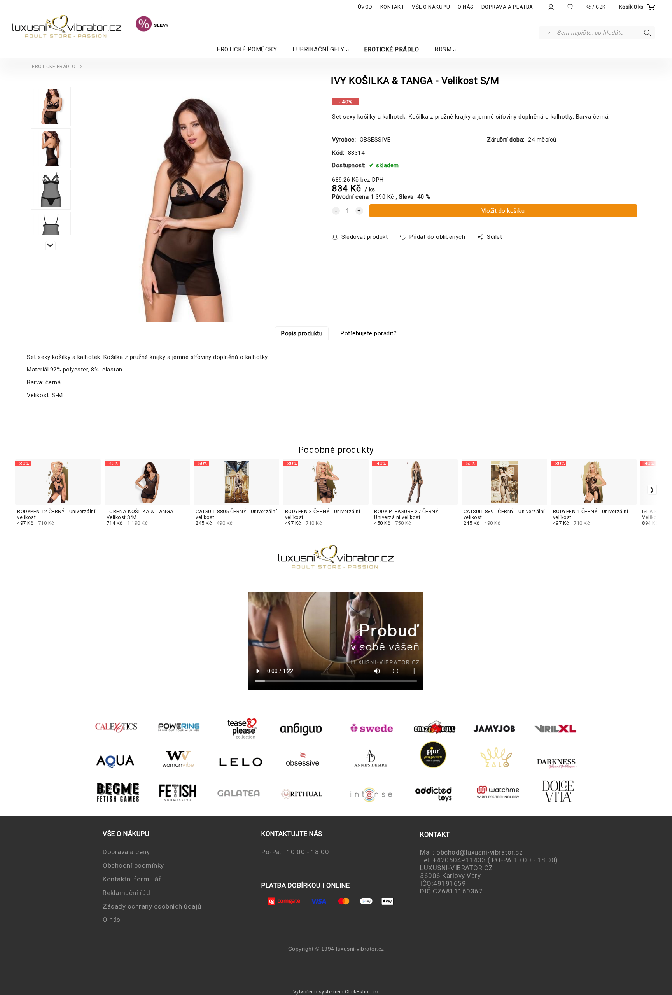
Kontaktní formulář (132, 879)
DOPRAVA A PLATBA (507, 7)
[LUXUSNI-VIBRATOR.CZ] (143, 25)
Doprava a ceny (126, 852)
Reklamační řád (126, 893)
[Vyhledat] (547, 32)
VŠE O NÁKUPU (431, 7)
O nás (112, 919)
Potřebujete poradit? (369, 333)
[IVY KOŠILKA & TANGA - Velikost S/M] (188, 206)
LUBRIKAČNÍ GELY (318, 49)
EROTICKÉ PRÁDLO (391, 49)
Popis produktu (301, 333)
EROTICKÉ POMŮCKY (247, 49)
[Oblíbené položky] (570, 7)
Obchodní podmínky (133, 865)
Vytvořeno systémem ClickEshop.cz (336, 992)
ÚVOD (365, 7)
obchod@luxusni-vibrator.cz (479, 852)
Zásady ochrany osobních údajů (152, 906)
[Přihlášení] (550, 7)
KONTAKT (392, 7)
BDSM (443, 49)
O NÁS (466, 7)
